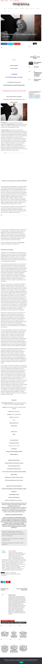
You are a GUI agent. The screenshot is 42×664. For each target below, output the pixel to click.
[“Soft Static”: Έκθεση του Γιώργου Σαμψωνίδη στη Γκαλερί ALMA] (14, 627)
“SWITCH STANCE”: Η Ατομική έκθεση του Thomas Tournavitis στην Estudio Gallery (23, 635)
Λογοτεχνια (10, 8)
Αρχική (2, 13)
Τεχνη (5, 8)
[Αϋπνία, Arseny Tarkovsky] (31, 80)
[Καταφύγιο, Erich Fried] (35, 50)
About (11, 0)
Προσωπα (32, 8)
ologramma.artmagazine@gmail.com (34, 98)
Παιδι (9, 11)
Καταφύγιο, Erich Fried (35, 57)
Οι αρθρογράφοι (16, 0)
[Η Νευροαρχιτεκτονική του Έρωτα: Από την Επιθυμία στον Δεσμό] (31, 72)
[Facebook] (35, 1)
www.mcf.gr (14, 59)
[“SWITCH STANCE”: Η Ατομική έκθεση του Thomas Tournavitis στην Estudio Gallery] (23, 627)
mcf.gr (13, 414)
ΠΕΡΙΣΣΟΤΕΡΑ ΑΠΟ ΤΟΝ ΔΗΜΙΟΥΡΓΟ (13, 622)
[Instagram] (37, 1)
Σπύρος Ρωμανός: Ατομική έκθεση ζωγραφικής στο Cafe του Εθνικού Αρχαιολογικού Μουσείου (5, 649)
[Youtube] (40, 1)
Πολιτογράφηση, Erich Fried (38, 63)
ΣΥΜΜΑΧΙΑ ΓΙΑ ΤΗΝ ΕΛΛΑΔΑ (14, 445)
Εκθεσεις (5, 631)
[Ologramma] (21, 4)
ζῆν (4, 13)
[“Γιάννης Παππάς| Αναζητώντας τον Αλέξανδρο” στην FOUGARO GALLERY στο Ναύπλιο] (23, 641)
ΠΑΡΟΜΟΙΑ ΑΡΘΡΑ (7, 621)
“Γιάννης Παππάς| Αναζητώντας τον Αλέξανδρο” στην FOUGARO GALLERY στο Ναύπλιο (23, 648)
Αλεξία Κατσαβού (5, 39)
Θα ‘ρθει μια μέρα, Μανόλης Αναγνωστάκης (21, 589)
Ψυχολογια (22, 8)
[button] (33, 0)
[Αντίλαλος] (31, 67)
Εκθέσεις (7, 13)
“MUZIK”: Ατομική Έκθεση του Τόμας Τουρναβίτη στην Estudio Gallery (5, 634)
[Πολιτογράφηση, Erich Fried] (31, 63)
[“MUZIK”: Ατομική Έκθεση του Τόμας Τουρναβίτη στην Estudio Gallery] (5, 627)
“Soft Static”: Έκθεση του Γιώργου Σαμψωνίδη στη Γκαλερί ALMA (14, 635)
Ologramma (7, 572)
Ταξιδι (5, 11)
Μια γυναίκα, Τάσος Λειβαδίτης (5, 589)
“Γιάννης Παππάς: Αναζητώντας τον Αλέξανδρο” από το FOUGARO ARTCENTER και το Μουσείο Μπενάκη (14, 649)
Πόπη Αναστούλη (3, 575)
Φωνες (27, 8)
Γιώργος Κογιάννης (13, 572)
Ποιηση (35, 55)
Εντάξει (21, 662)
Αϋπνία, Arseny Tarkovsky (37, 80)
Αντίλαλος (36, 66)
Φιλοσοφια (16, 8)
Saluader (37, 8)
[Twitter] (38, 1)
